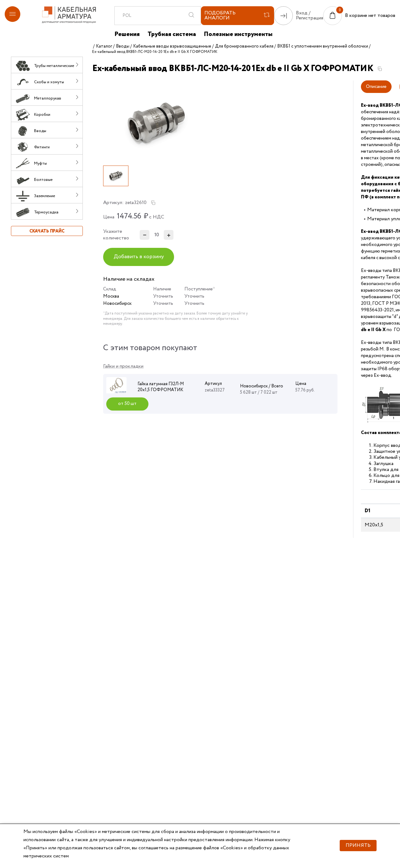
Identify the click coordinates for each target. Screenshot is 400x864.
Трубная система (172, 34)
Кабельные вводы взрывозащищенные (172, 46)
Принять (358, 845)
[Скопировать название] (380, 69)
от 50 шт (127, 403)
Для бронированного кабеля (244, 46)
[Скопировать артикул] (153, 203)
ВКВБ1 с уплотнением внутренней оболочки (322, 46)
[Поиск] (191, 16)
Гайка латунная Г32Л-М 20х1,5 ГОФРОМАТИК (161, 387)
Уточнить (163, 296)
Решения (127, 34)
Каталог (104, 46)
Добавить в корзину (139, 257)
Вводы (122, 46)
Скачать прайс (46, 231)
